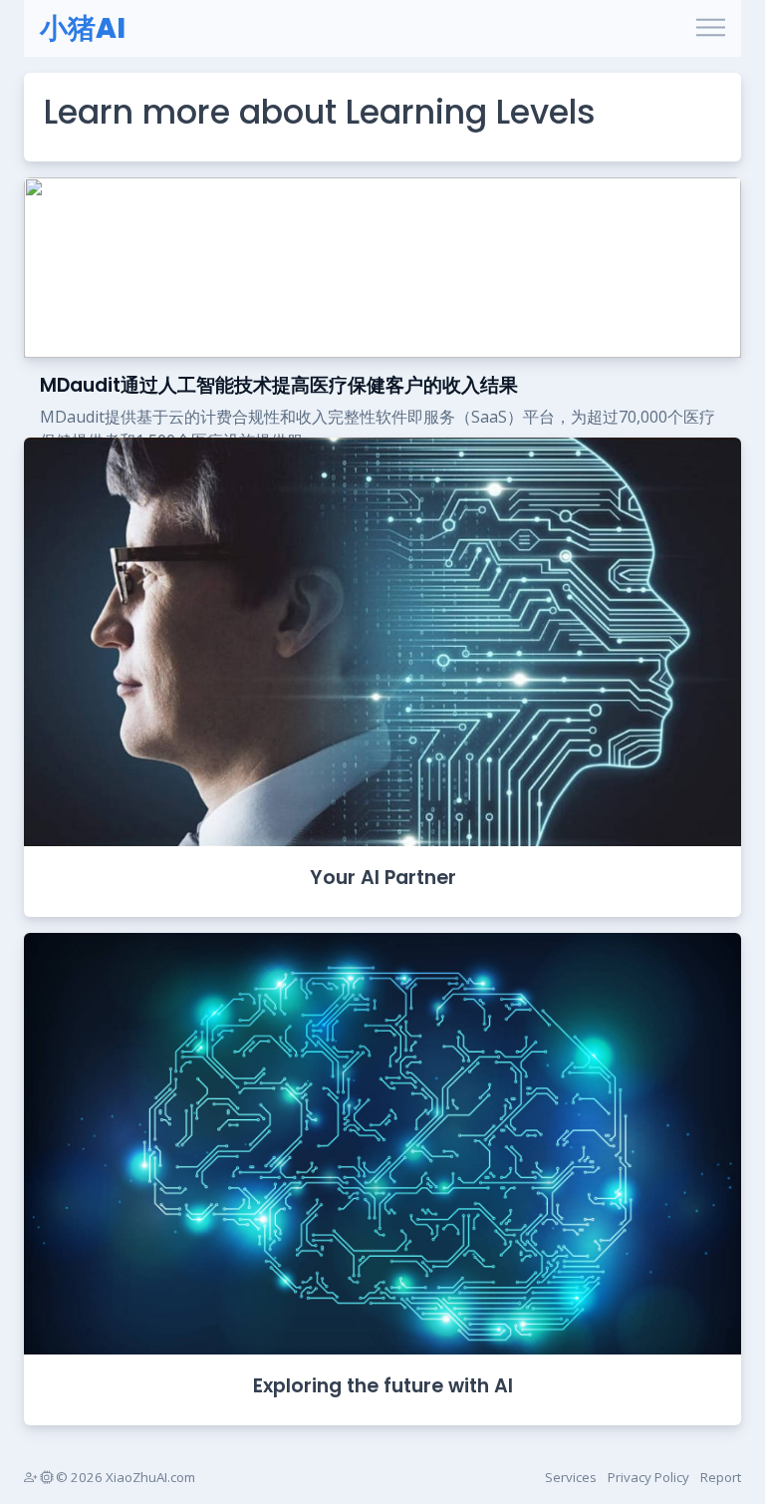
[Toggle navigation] (710, 28)
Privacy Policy (648, 1477)
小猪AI (83, 28)
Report (720, 1477)
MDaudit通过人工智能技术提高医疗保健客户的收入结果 (279, 385)
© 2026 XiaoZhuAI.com (124, 1477)
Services (571, 1477)
